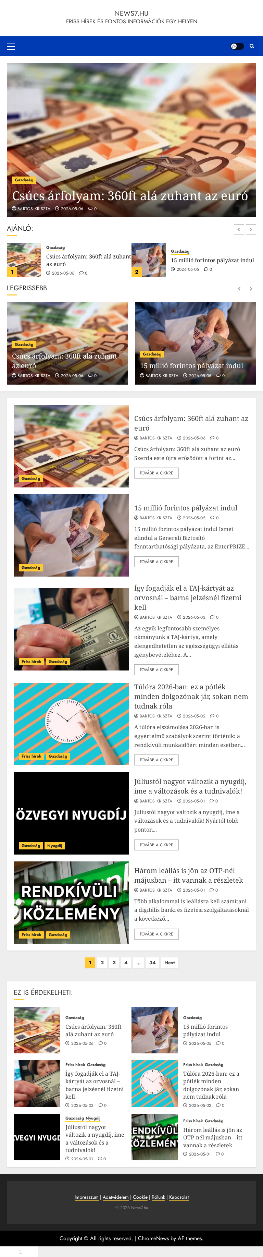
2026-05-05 (63, 270)
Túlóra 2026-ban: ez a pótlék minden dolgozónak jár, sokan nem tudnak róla (191, 696)
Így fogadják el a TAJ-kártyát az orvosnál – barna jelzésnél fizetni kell (211, 263)
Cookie (140, 1197)
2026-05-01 (194, 801)
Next (169, 962)
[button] (11, 46)
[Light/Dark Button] (237, 46)
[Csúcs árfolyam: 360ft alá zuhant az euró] (131, 140)
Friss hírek (181, 248)
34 (152, 962)
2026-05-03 (194, 617)
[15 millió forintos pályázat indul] (24, 260)
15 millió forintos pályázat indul (87, 260)
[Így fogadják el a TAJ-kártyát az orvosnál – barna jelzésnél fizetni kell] (149, 260)
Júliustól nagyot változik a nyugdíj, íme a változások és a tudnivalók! (190, 786)
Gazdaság (24, 180)
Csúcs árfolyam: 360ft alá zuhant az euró (130, 195)
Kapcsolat (179, 1197)
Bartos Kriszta (33, 209)
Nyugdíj (54, 846)
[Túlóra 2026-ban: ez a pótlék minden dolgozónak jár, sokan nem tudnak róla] (71, 724)
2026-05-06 (72, 209)
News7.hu (131, 14)
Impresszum (87, 1197)
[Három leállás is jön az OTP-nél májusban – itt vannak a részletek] (71, 902)
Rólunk (158, 1197)
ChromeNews (153, 1238)
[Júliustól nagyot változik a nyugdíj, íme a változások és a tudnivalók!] (71, 813)
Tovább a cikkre (156, 473)
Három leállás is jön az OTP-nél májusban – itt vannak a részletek (188, 875)
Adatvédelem (116, 1197)
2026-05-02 (194, 716)
